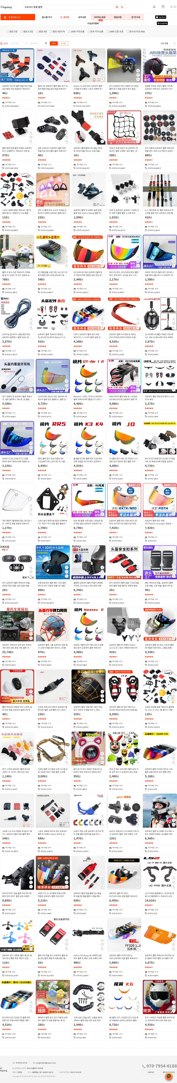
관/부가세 (135, 17)
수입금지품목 (93, 23)
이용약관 (151, 1072)
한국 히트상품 (96, 31)
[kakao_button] (169, 1076)
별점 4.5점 (28, 31)
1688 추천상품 (77, 31)
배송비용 (118, 17)
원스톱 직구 (47, 17)
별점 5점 (13, 31)
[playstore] (162, 23)
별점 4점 (43, 31)
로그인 (173, 6)
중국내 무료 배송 (137, 31)
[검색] (122, 6)
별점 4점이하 (59, 31)
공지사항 (82, 17)
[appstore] (160, 17)
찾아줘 (66, 17)
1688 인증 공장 (116, 31)
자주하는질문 (100, 17)
